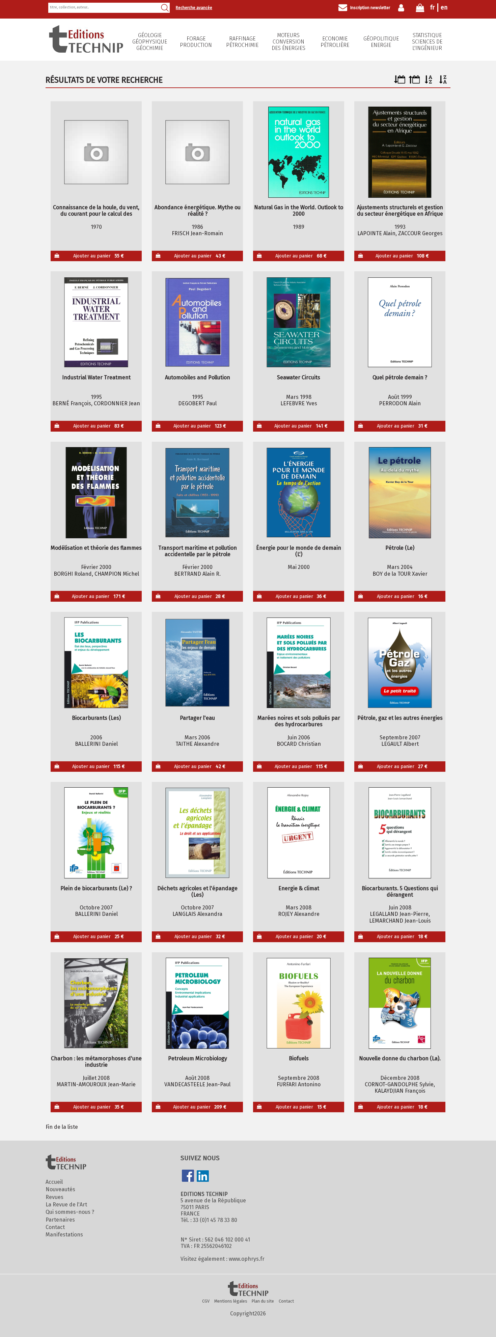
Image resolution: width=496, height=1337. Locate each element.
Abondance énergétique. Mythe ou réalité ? (198, 210)
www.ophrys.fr (247, 1259)
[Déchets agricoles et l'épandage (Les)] (197, 832)
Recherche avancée (194, 7)
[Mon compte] (402, 8)
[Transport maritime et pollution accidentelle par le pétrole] (197, 492)
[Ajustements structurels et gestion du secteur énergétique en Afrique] (400, 152)
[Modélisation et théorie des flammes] (96, 492)
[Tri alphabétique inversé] (443, 82)
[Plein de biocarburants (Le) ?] (96, 832)
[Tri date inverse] (414, 82)
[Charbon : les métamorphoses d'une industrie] (96, 1003)
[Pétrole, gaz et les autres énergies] (400, 662)
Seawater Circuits (298, 377)
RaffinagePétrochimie (242, 41)
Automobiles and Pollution (197, 377)
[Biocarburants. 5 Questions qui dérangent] (400, 832)
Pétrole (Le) (399, 548)
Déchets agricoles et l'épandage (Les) (197, 891)
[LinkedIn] (203, 1176)
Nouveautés (60, 1189)
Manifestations (64, 1234)
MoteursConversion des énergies (288, 41)
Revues (54, 1197)
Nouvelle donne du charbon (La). (400, 1058)
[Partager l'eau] (197, 662)
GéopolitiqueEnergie (381, 41)
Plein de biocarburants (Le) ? (96, 888)
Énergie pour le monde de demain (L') (298, 551)
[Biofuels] (299, 1003)
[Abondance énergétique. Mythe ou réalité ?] (197, 152)
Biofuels (299, 1058)
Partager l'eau (197, 718)
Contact (55, 1227)
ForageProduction (196, 41)
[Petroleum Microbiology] (197, 1003)
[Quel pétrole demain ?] (400, 322)
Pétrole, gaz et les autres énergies (400, 718)
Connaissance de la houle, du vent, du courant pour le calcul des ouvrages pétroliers (96, 210)
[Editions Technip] (248, 1289)
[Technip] (86, 51)
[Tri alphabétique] (428, 82)
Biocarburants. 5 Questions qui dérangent (400, 891)
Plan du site (263, 1301)
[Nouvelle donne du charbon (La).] (400, 1003)
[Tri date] (399, 82)
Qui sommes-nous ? (70, 1212)
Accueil (54, 1182)
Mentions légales (230, 1301)
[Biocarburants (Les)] (96, 662)
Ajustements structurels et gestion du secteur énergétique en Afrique (400, 210)
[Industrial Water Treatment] (96, 322)
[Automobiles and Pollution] (197, 322)
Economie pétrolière (335, 41)
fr (432, 7)
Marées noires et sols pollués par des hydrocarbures (298, 721)
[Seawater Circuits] (299, 322)
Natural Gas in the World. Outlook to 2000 (298, 210)
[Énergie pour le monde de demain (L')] (299, 492)
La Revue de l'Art (66, 1204)
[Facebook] (188, 1176)
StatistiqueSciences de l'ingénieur (427, 41)
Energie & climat (298, 888)
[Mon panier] (420, 9)
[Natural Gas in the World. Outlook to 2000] (299, 152)
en (444, 7)
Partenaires (60, 1220)
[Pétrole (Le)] (400, 492)
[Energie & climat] (299, 832)
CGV (206, 1301)
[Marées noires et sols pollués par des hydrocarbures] (299, 662)
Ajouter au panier (98, 256)
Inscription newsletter (370, 7)
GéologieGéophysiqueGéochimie (149, 41)
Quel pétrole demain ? (400, 377)
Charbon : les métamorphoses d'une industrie (96, 1061)
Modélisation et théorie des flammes (96, 548)
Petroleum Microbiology (197, 1058)
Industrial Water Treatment (96, 377)
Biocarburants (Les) (96, 718)
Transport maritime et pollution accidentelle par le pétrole (197, 551)
